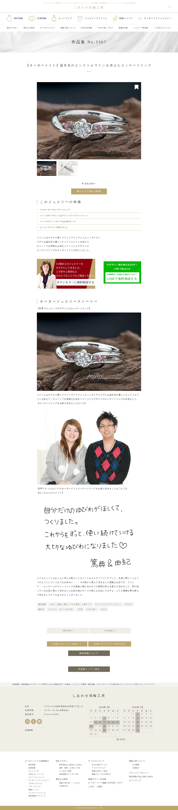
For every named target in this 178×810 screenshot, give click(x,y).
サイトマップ (135, 780)
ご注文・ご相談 (95, 787)
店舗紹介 (136, 768)
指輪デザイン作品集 (97, 779)
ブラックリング (35, 786)
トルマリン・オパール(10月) (60, 609)
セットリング (34, 771)
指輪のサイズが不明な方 (101, 774)
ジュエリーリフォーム (37, 793)
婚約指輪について (89, 653)
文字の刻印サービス (100, 765)
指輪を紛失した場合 (100, 771)
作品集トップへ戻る (89, 669)
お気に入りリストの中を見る (109, 644)
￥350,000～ (91, 609)
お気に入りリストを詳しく (67, 644)
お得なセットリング (36, 774)
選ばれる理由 (62, 779)
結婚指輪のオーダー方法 (68, 774)
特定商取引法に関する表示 (141, 777)
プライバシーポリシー (139, 773)
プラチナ (128, 604)
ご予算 (80, 609)
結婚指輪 (32, 768)
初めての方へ (62, 761)
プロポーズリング (35, 783)
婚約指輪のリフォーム (37, 796)
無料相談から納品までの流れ (70, 765)
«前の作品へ (67, 631)
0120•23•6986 (51, 714)
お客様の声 (63, 786)
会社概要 (136, 765)
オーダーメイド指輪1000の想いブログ (105, 783)
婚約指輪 (42, 604)
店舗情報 (29, 730)
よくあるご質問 (65, 771)
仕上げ (104, 609)
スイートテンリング (36, 777)
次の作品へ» (110, 631)
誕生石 (41, 609)
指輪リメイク (34, 790)
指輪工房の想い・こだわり (69, 783)
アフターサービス (99, 768)
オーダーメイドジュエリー (39, 780)
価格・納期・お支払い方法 (69, 768)
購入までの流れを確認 (89, 191)
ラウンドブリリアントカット (108, 604)
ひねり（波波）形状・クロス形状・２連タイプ (71, 604)
